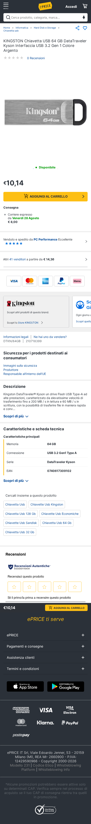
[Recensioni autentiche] (29, 567)
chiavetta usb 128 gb (20, 513)
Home (6, 27)
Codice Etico (43, 765)
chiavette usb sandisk (21, 523)
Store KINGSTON (28, 322)
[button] (45, 112)
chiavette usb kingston (46, 504)
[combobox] (45, 17)
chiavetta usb (15, 504)
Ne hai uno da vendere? (50, 337)
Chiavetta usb (11, 30)
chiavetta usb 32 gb (19, 532)
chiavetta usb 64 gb (57, 523)
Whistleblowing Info (54, 769)
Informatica (22, 27)
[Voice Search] (83, 18)
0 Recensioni (36, 58)
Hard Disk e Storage (45, 27)
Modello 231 (20, 765)
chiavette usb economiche (60, 513)
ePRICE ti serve (45, 619)
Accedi (71, 6)
